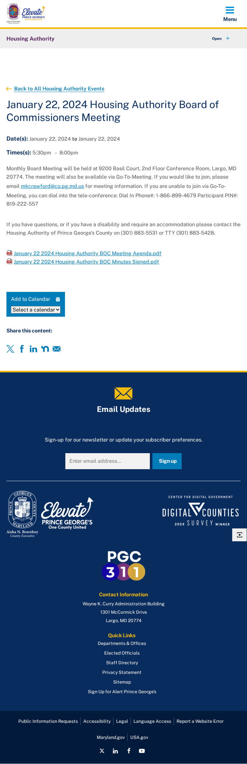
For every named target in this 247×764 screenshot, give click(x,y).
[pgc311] (63, 514)
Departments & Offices (122, 643)
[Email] (56, 349)
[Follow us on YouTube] (142, 750)
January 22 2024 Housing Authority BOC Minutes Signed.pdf (86, 262)
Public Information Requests (48, 721)
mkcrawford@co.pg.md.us (52, 186)
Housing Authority (30, 38)
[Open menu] (230, 13)
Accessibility (97, 721)
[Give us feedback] (239, 534)
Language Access (152, 721)
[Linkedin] (33, 349)
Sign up (168, 461)
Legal (122, 721)
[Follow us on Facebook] (129, 750)
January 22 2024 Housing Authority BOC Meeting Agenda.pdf (87, 253)
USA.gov (139, 737)
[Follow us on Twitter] (102, 750)
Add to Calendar (30, 299)
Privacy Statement (122, 672)
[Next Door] (45, 349)
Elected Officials (122, 653)
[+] (215, 38)
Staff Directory (122, 662)
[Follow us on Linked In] (115, 750)
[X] (10, 349)
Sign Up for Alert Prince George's (122, 691)
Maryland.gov (111, 737)
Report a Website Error (200, 721)
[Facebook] (22, 349)
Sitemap (122, 682)
